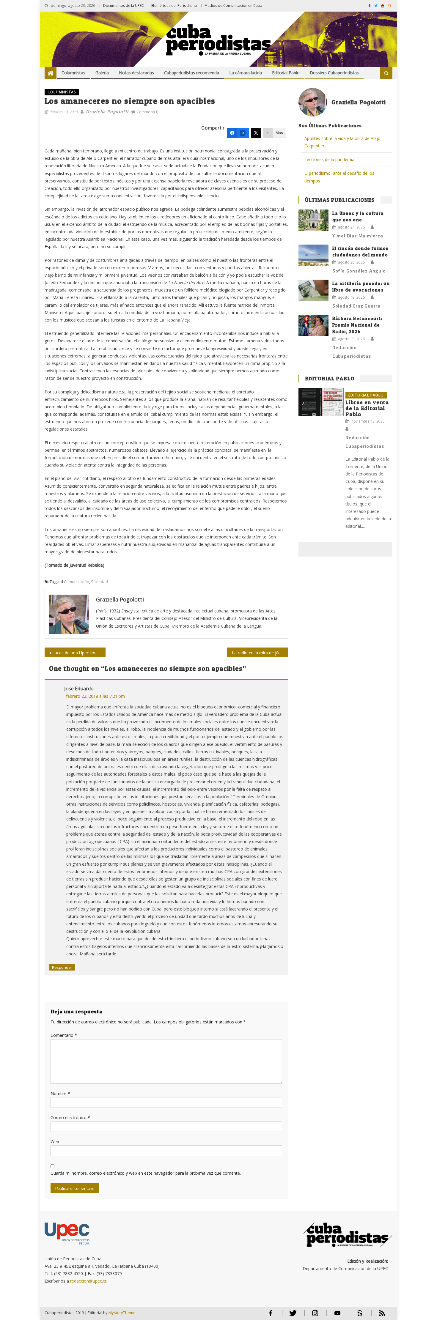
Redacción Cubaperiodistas (351, 352)
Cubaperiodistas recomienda (191, 72)
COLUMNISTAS (62, 91)
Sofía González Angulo (359, 270)
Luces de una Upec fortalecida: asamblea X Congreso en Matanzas (79, 653)
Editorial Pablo (286, 72)
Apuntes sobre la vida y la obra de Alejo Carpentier (342, 142)
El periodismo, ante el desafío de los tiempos (339, 176)
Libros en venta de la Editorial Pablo (367, 408)
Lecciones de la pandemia (329, 159)
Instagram (315, 1315)
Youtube (337, 1315)
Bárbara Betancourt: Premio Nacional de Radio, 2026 (357, 325)
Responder (62, 967)
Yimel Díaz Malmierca (357, 235)
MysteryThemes (123, 1312)
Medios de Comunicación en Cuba (233, 5)
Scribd (358, 1315)
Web (55, 1141)
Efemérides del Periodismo (174, 5)
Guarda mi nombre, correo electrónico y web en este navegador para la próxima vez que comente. (146, 1173)
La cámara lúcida (245, 72)
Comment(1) (147, 111)
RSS (378, 1315)
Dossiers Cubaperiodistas (334, 72)
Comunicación (76, 581)
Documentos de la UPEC (123, 5)
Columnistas (73, 72)
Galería (102, 72)
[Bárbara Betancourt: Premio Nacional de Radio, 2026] (313, 325)
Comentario (64, 1035)
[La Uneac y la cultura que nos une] (313, 220)
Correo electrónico (70, 1117)
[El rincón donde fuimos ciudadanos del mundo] (313, 255)
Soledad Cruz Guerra (356, 305)
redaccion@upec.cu (88, 1281)
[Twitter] (256, 133)
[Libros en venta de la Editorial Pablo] (321, 402)
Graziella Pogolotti (107, 111)
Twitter (291, 1315)
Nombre (60, 1093)
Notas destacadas (136, 72)
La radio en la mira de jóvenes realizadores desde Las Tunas (260, 653)
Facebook (270, 1315)
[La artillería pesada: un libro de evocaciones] (313, 290)
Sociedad (99, 581)
